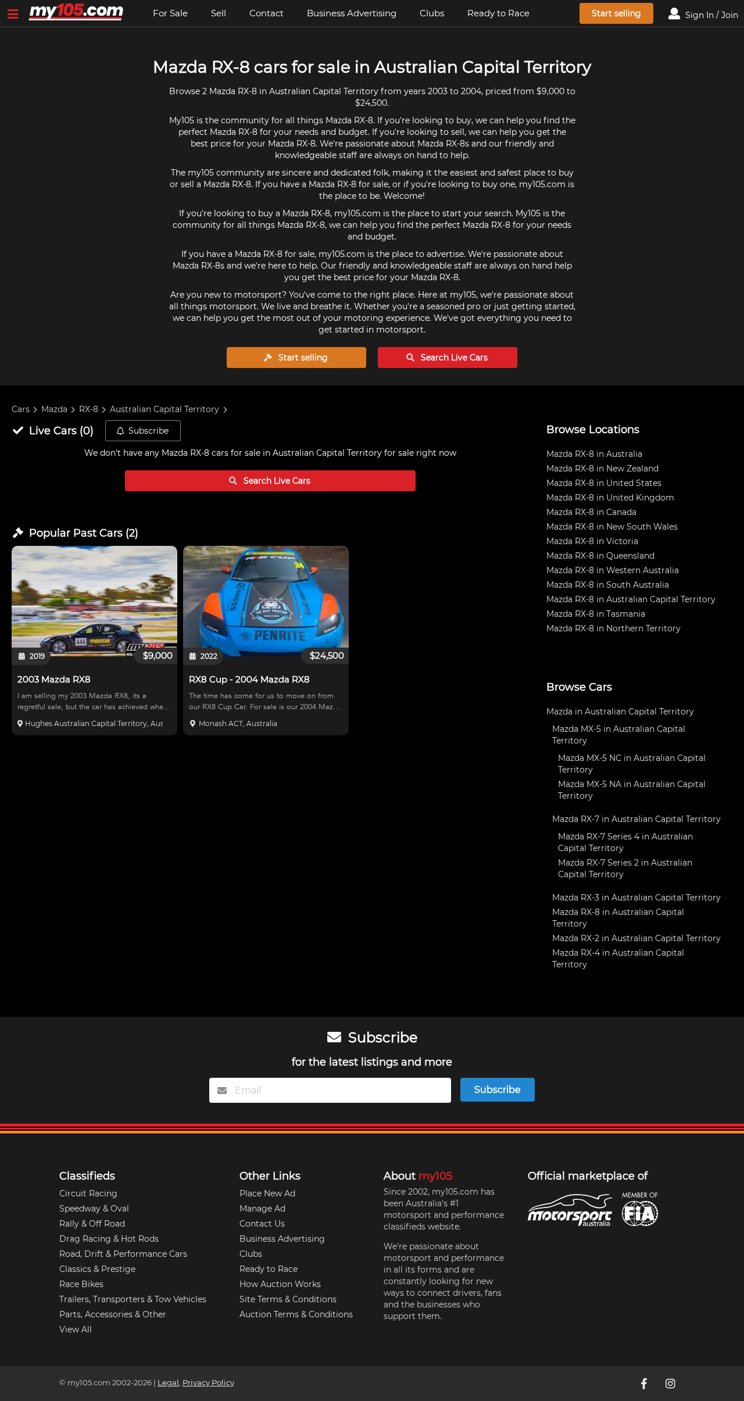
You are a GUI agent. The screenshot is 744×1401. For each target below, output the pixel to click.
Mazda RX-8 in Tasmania (595, 614)
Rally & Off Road (92, 1223)
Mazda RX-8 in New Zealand (602, 468)
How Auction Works (280, 1284)
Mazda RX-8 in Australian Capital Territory (631, 599)
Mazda (54, 409)
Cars (21, 409)
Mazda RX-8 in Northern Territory (613, 628)
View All (75, 1329)
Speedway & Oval (94, 1208)
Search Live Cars (453, 357)
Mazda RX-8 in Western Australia (612, 570)
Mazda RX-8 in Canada (591, 512)
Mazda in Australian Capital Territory (620, 711)
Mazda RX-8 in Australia (594, 454)
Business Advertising (351, 13)
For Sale (170, 13)
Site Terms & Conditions (288, 1299)
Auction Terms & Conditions (296, 1314)
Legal (168, 1382)
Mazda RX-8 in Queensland (600, 556)
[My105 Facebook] (644, 1383)
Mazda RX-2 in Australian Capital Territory (636, 938)
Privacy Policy (208, 1382)
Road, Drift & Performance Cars (123, 1254)
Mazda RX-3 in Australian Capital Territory (636, 897)
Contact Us (262, 1223)
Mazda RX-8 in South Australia (607, 585)
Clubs (432, 13)
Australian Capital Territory (164, 409)
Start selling (616, 13)
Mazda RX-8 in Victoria (592, 541)
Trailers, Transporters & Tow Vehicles (132, 1299)
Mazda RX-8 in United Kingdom (610, 497)
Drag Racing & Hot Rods (109, 1239)
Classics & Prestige (97, 1269)
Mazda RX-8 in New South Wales (612, 526)
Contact (266, 13)
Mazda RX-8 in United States (603, 483)
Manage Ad (262, 1208)
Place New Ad (267, 1193)
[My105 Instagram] (671, 1383)
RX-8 (88, 409)
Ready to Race (498, 13)
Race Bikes (81, 1284)
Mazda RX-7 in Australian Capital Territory (636, 819)
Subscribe (148, 431)
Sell (218, 13)
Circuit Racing (88, 1193)
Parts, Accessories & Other (112, 1314)
